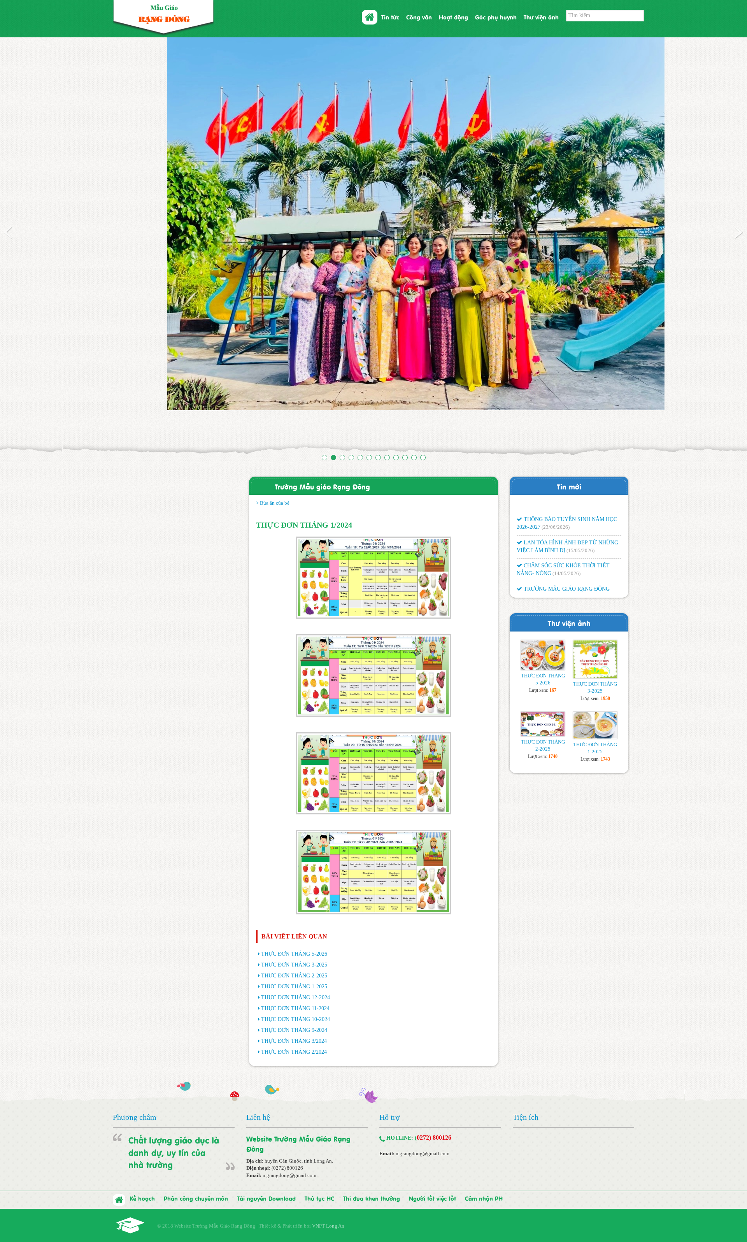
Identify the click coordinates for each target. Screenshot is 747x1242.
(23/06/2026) (556, 460)
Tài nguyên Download (266, 1151)
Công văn (419, 16)
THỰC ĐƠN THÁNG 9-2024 (294, 983)
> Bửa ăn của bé (272, 456)
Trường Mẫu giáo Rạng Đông (322, 439)
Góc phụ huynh (496, 16)
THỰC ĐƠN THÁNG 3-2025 (294, 918)
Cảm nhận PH (484, 1151)
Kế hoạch (142, 1151)
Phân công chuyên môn (196, 1151)
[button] (56, 223)
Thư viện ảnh (541, 16)
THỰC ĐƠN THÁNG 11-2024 (295, 961)
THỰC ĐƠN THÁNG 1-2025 (294, 939)
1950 (605, 651)
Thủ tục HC (319, 1151)
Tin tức (390, 16)
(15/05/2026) (580, 483)
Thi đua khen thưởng (371, 1151)
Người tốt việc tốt (432, 1151)
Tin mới (569, 439)
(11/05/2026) (581, 537)
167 (552, 643)
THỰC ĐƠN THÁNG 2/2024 (294, 1005)
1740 (553, 709)
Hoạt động (453, 16)
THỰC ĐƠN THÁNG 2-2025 (294, 929)
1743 (605, 712)
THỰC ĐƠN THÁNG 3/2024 (294, 994)
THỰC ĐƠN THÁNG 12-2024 (295, 950)
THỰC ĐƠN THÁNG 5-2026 (294, 907)
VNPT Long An (328, 1179)
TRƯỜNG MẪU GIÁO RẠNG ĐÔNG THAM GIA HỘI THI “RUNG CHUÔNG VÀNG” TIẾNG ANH (563, 529)
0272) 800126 (434, 1090)
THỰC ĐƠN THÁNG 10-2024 (295, 972)
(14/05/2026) (566, 506)
